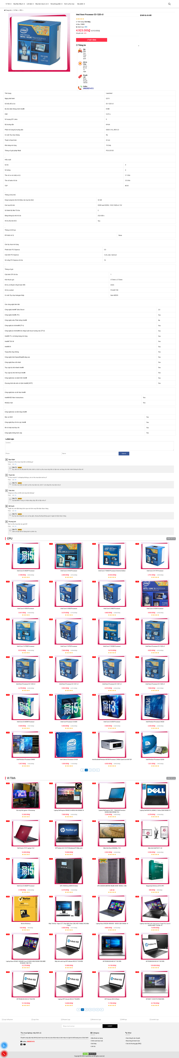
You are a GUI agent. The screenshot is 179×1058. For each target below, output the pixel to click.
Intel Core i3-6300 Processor (112, 722)
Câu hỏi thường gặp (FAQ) (133, 1043)
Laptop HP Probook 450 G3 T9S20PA (69, 999)
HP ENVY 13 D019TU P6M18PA (155, 999)
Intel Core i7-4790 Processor (69, 646)
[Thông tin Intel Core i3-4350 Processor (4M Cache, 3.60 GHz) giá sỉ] (25, 593)
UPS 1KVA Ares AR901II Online (69, 886)
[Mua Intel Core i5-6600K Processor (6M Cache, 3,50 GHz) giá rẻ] (25, 706)
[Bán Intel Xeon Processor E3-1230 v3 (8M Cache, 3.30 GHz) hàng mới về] (25, 668)
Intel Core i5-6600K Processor (25, 722)
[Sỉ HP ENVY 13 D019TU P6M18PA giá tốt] (155, 983)
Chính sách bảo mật (97, 1041)
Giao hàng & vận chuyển (133, 1038)
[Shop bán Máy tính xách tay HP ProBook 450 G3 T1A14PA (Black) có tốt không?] (69, 946)
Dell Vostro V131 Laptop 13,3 (25, 848)
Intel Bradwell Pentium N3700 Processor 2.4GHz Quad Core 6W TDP (112, 759)
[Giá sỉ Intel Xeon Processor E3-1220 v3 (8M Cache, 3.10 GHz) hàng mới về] (155, 631)
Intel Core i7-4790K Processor (25, 646)
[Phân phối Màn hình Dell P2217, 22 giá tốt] (155, 832)
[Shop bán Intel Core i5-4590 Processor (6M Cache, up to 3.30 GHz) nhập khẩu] (155, 593)
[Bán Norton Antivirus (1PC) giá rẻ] (25, 908)
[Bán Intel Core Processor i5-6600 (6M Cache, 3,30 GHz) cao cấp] (69, 706)
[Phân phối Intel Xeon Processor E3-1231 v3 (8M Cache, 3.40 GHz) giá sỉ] (69, 668)
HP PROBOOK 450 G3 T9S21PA (26, 999)
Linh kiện (29, 4)
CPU (86, 27)
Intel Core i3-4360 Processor (69, 608)
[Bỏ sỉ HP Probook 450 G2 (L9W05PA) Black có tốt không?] (112, 983)
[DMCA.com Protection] (89, 1053)
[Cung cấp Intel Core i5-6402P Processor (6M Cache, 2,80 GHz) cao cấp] (25, 555)
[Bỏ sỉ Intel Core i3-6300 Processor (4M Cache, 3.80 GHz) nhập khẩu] (112, 706)
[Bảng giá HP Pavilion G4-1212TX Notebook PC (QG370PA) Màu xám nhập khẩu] (69, 832)
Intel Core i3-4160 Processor (69, 571)
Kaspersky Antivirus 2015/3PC (155, 886)
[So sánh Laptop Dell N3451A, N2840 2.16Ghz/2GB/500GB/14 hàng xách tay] (155, 795)
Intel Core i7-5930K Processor (112, 646)
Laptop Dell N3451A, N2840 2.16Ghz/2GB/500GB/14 (155, 810)
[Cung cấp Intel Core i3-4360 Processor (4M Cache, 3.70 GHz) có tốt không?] (69, 593)
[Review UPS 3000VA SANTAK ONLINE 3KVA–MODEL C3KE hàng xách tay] (112, 870)
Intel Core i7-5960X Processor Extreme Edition (111, 571)
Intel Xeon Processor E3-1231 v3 (68, 684)
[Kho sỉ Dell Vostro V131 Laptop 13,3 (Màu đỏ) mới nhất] (25, 832)
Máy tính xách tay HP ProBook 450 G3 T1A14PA (69, 961)
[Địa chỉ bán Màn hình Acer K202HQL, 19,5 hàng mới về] (112, 832)
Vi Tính (11, 778)
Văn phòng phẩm (55, 4)
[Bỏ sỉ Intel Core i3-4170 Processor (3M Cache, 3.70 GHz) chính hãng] (155, 555)
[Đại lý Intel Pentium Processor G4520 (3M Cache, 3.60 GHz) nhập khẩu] (155, 706)
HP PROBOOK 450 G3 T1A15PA (155, 961)
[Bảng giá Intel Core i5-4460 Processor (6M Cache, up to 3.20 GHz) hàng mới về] (112, 593)
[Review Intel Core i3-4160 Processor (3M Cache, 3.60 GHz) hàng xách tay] (69, 555)
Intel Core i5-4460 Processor (112, 608)
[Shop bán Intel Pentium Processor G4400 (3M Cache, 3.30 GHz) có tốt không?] (25, 744)
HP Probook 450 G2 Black (112, 999)
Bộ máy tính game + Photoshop (26, 810)
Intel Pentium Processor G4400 (26, 759)
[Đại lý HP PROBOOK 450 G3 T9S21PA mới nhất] (25, 983)
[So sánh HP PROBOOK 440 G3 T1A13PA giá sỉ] (112, 946)
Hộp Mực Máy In (18, 4)
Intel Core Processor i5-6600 (69, 722)
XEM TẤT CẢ (171, 538)
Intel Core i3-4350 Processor (25, 608)
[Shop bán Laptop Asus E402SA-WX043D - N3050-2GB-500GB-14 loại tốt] (112, 908)
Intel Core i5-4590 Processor (155, 608)
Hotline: (28, 1041)
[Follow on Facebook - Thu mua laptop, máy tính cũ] (22, 1044)
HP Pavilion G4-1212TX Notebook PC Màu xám (69, 848)
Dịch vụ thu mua (69, 4)
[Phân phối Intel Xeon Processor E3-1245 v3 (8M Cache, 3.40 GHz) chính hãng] (155, 668)
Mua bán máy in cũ (41, 4)
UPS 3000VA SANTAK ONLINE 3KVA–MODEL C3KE (112, 886)
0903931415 (88, 88)
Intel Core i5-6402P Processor (25, 571)
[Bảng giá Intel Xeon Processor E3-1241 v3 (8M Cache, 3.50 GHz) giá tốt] (112, 668)
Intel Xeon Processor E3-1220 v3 (155, 646)
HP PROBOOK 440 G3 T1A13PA (112, 961)
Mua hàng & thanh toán (133, 1041)
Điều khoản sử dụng (97, 1038)
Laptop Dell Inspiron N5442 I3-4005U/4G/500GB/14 (69, 810)
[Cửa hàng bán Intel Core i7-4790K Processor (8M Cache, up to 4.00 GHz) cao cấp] (25, 631)
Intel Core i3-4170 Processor (155, 571)
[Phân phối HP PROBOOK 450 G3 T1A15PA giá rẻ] (155, 946)
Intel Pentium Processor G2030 (155, 759)
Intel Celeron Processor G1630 (69, 759)
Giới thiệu (93, 1043)
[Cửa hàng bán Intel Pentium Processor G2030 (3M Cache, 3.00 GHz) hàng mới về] (155, 744)
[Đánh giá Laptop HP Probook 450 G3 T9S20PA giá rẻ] (69, 983)
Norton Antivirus (25, 923)
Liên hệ (93, 1046)
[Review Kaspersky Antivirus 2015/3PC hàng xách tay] (155, 870)
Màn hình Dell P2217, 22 (155, 848)
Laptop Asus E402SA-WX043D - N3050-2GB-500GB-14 (112, 923)
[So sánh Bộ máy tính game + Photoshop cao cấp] (25, 795)
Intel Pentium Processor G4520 (155, 722)
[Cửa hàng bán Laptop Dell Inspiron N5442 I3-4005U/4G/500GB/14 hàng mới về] (69, 795)
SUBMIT (110, 1026)
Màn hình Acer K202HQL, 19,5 (112, 848)
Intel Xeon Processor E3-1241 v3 (111, 684)
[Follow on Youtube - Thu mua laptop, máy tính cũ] (24, 1044)
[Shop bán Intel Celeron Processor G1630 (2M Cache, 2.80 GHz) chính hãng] (69, 744)
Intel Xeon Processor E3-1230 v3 (25, 684)
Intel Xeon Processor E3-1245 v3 (155, 684)
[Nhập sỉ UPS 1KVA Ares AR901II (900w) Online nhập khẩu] (69, 870)
